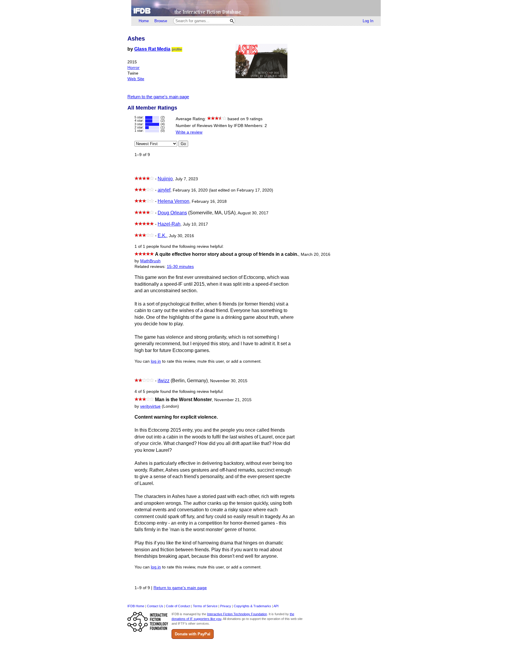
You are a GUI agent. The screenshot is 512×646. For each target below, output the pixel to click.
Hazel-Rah (169, 223)
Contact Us (155, 606)
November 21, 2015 (233, 400)
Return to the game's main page (158, 96)
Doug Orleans (172, 212)
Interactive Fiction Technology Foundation (237, 614)
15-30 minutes (180, 266)
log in (156, 361)
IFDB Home (135, 606)
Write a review (189, 132)
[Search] (232, 21)
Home (144, 21)
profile (177, 49)
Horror (133, 67)
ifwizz (163, 380)
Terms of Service (205, 606)
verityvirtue (150, 406)
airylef (164, 189)
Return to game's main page (180, 588)
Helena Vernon (173, 201)
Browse (160, 21)
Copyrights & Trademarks (252, 606)
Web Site (135, 79)
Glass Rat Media (152, 49)
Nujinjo (165, 178)
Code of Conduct (178, 606)
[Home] (256, 8)
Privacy (225, 606)
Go (183, 144)
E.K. (162, 235)
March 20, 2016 (315, 254)
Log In (368, 21)
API (276, 606)
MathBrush (150, 261)
